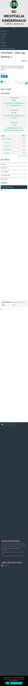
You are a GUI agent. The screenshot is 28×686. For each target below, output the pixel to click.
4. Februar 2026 (14, 122)
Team (2, 39)
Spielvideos (24, 61)
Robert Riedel (7, 149)
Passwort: (3, 73)
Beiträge (3, 42)
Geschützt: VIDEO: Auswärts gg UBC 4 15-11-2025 (14, 173)
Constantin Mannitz (6, 139)
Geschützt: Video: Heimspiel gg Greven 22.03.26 (13, 162)
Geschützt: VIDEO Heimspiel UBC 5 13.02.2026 (13, 166)
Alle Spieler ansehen (22, 156)
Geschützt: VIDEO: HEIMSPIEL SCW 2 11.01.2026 (14, 170)
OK (7, 683)
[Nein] (26, 681)
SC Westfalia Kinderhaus (14, 16)
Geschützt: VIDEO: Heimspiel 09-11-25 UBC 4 (13, 177)
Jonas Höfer (7, 146)
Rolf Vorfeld (6, 142)
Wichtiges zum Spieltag (7, 48)
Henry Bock (7, 153)
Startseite (4, 31)
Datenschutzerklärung (16, 683)
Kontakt (3, 37)
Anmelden (3, 45)
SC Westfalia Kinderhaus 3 (19, 302)
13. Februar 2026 (14, 110)
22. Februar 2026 (14, 97)
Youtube (3, 34)
